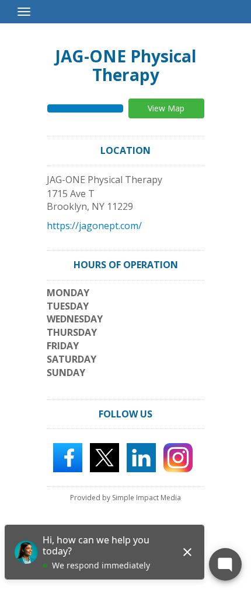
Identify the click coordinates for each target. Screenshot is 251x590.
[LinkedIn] (141, 457)
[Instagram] (178, 457)
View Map (166, 108)
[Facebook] (67, 457)
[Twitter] (104, 457)
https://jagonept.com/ (94, 225)
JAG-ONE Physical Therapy (125, 65)
